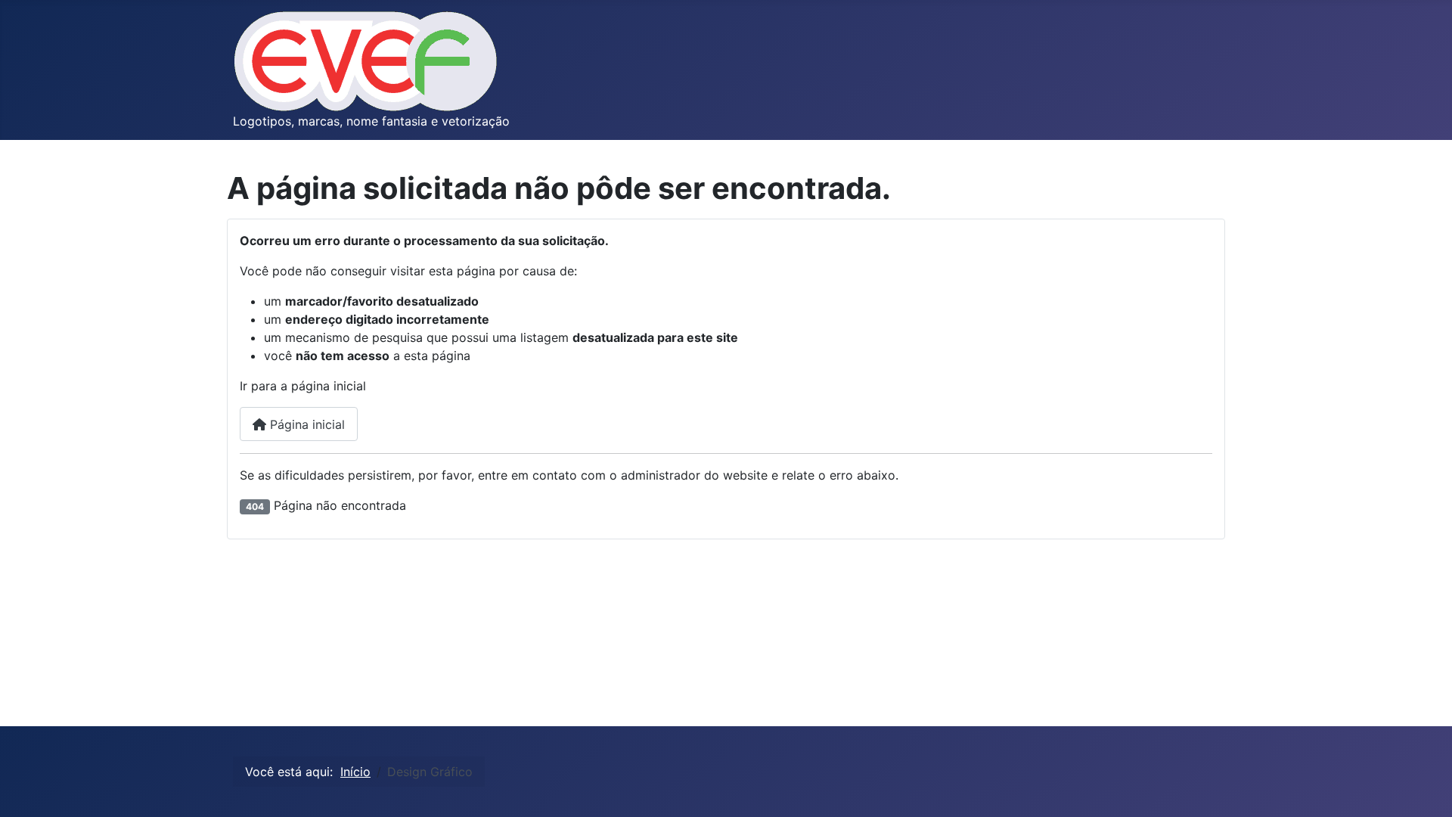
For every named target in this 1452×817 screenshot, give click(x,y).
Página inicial (305, 424)
